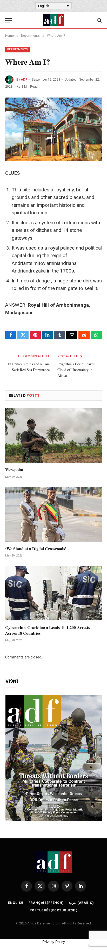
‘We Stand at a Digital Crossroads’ (35, 549)
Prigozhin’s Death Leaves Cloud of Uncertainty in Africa (76, 369)
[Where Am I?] (53, 129)
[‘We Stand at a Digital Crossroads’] (53, 514)
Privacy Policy (53, 942)
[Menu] (8, 20)
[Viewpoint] (53, 435)
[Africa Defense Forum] (53, 20)
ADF (24, 79)
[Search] (99, 20)
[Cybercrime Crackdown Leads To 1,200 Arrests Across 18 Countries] (53, 593)
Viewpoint (14, 470)
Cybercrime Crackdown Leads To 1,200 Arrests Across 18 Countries (47, 630)
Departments (17, 49)
